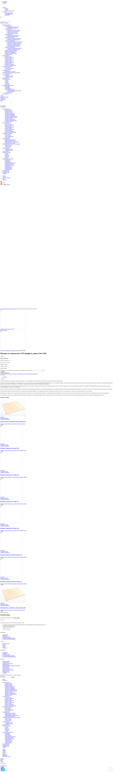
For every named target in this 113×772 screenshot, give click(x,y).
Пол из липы (7, 67)
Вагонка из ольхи (8, 29)
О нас (4, 645)
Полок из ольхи (8, 58)
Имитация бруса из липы (10, 140)
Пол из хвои (7, 137)
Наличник (7, 84)
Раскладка (7, 83)
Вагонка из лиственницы (10, 52)
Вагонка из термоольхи (10, 40)
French (6, 9)
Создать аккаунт (3, 765)
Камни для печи (8, 166)
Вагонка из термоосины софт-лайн (15, 48)
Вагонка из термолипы (9, 37)
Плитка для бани (8, 92)
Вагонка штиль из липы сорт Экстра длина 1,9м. (13, 607)
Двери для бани (6, 74)
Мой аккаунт (5, 634)
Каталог (5, 308)
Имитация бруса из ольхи (10, 71)
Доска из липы (8, 144)
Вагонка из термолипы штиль (14, 39)
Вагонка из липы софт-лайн (13, 26)
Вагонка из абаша (8, 118)
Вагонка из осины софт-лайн (13, 35)
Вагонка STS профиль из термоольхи (15, 41)
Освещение (7, 87)
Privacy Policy (17, 617)
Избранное (5, 635)
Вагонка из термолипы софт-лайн (14, 38)
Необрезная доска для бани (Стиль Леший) (11, 72)
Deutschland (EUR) (9, 13)
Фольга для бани (11, 91)
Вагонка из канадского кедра (11, 51)
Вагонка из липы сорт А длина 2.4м (9, 528)
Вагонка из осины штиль (13, 36)
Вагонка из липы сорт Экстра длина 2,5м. (11, 581)
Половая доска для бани (7, 66)
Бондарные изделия (9, 164)
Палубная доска (6, 671)
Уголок (6, 82)
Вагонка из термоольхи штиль (14, 44)
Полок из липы (8, 56)
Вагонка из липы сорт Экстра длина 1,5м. (11, 554)
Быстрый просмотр (4, 418)
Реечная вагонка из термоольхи (14, 46)
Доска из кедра (8, 147)
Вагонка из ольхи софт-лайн (13, 31)
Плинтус (7, 81)
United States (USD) (9, 12)
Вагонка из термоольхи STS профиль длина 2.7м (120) (11, 350)
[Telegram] (3, 769)
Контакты (5, 647)
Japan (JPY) (7, 14)
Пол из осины (8, 69)
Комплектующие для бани (8, 85)
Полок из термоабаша (9, 64)
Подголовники (8, 88)
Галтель (6, 79)
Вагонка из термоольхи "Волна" (14, 42)
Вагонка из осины (8, 34)
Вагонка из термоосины (10, 47)
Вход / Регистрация (7, 756)
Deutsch (6, 8)
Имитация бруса (6, 70)
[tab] (58, 376)
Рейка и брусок (6, 93)
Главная (2, 308)
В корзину (2, 371)
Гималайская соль (8, 167)
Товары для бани (6, 643)
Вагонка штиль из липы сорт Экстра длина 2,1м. (13, 421)
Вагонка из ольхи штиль (12, 32)
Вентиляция (7, 86)
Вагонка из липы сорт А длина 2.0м (9, 474)
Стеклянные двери (9, 76)
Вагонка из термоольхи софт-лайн (14, 43)
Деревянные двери (9, 75)
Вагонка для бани (6, 24)
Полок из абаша (8, 63)
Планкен (4, 672)
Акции (4, 646)
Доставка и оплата (6, 636)
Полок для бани (6, 55)
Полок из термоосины (9, 61)
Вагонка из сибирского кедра (11, 50)
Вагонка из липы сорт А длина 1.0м (9, 448)
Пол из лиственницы (9, 68)
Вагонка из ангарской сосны (11, 53)
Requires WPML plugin (9, 10)
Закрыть (2, 759)
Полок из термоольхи (9, 59)
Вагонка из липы (8, 25)
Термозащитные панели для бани (14, 90)
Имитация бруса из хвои (10, 142)
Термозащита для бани (9, 89)
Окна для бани (6, 77)
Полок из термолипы (9, 57)
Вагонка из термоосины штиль (14, 49)
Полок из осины (8, 60)
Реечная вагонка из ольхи (13, 33)
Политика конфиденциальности (9, 638)
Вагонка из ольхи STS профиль (14, 30)
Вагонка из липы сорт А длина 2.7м (9, 501)
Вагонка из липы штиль (12, 28)
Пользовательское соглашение (9, 637)
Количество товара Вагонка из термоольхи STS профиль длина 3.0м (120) (17, 370)
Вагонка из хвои (8, 54)
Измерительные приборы (10, 162)
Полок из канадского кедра (10, 65)
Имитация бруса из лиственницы (12, 141)
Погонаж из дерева (6, 78)
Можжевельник (8, 169)
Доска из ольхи (8, 73)
